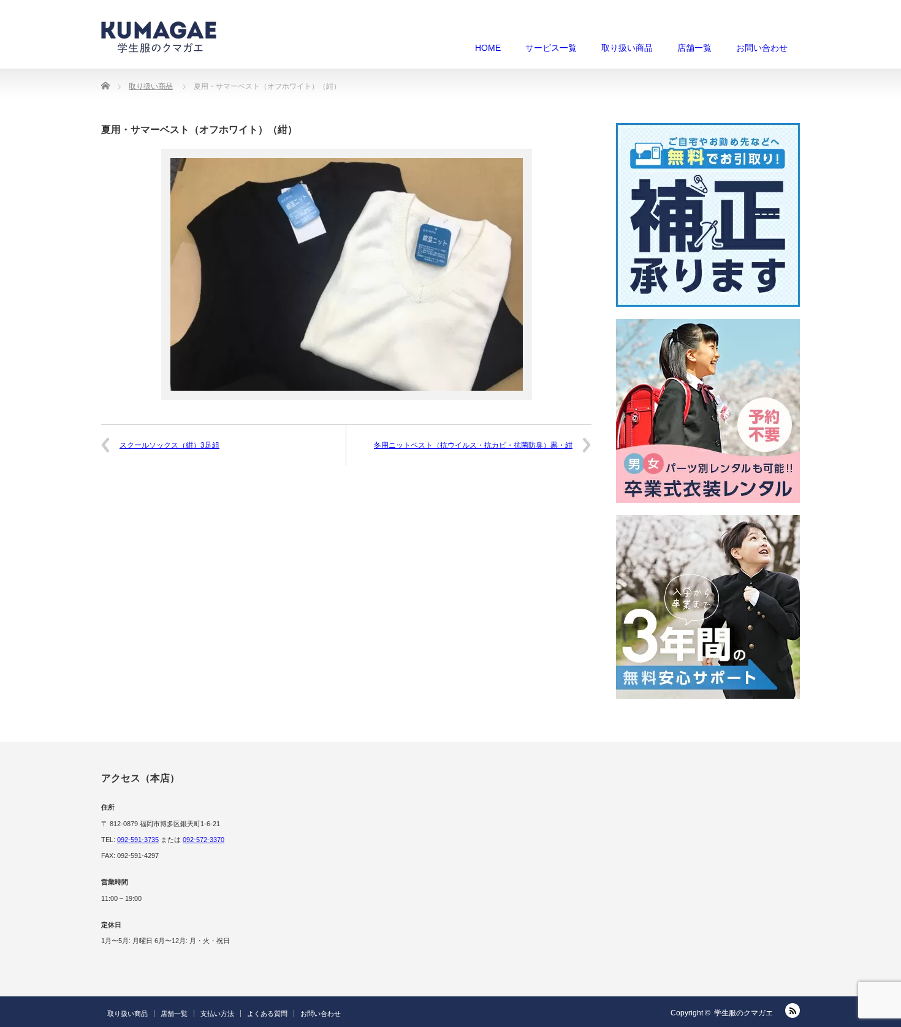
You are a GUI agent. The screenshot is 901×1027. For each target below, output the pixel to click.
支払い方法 (217, 1013)
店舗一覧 (694, 48)
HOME (488, 48)
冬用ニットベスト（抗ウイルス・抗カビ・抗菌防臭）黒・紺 (473, 445)
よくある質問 (267, 1013)
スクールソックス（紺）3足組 (169, 445)
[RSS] (792, 1010)
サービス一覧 (551, 48)
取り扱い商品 (627, 48)
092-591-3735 (138, 839)
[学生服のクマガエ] (158, 36)
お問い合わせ (762, 48)
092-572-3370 (203, 839)
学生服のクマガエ (743, 1013)
